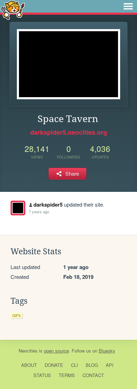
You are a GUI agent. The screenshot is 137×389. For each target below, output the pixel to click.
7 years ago (39, 211)
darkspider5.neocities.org (68, 132)
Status (42, 375)
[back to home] (13, 9)
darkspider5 (48, 204)
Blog (92, 365)
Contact (93, 375)
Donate (54, 365)
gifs (16, 315)
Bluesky (107, 350)
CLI (74, 365)
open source (56, 350)
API (109, 365)
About (29, 365)
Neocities (28, 350)
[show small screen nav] (128, 6)
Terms (67, 375)
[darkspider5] (18, 208)
